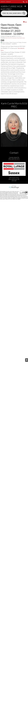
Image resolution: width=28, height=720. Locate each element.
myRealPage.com (14, 187)
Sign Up (8, 1)
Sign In (3, 1)
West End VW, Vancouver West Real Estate (15, 38)
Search (24, 13)
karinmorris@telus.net (14, 160)
